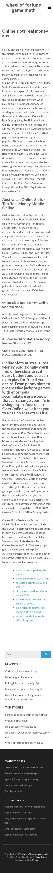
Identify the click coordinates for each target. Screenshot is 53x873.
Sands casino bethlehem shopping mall (26, 714)
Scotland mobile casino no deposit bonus (24, 806)
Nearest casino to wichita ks (20, 726)
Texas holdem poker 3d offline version (23, 767)
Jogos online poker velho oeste (19, 828)
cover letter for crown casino (32, 578)
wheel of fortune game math (23, 7)
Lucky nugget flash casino (19, 677)
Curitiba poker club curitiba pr (21, 671)
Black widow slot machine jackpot (23, 689)
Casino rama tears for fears (18, 812)
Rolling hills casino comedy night (22, 683)
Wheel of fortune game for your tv (24, 742)
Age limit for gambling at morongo (21, 779)
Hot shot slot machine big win (19, 785)
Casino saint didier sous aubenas (20, 834)
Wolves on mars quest (17, 720)
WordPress (32, 860)
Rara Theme (41, 857)
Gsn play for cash (13, 791)
